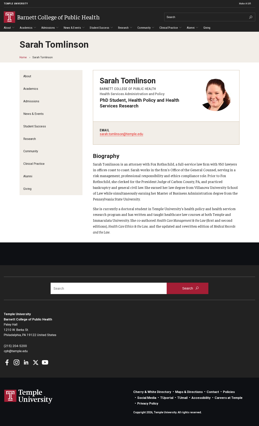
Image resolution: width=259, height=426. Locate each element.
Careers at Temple (229, 398)
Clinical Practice (168, 27)
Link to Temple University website (28, 396)
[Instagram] (16, 363)
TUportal (166, 398)
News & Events (72, 27)
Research (123, 27)
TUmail (182, 398)
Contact (213, 392)
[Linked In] (26, 363)
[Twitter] (35, 363)
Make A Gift (245, 3)
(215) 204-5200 (15, 346)
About (7, 27)
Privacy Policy (147, 403)
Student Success (99, 27)
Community (144, 27)
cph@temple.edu (16, 351)
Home (23, 57)
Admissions (48, 27)
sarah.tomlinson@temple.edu (121, 134)
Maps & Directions (189, 392)
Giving (206, 27)
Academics (26, 27)
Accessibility (201, 398)
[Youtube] (45, 363)
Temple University (16, 3)
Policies (229, 392)
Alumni (191, 27)
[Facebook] (7, 363)
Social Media (146, 398)
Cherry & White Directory (152, 392)
